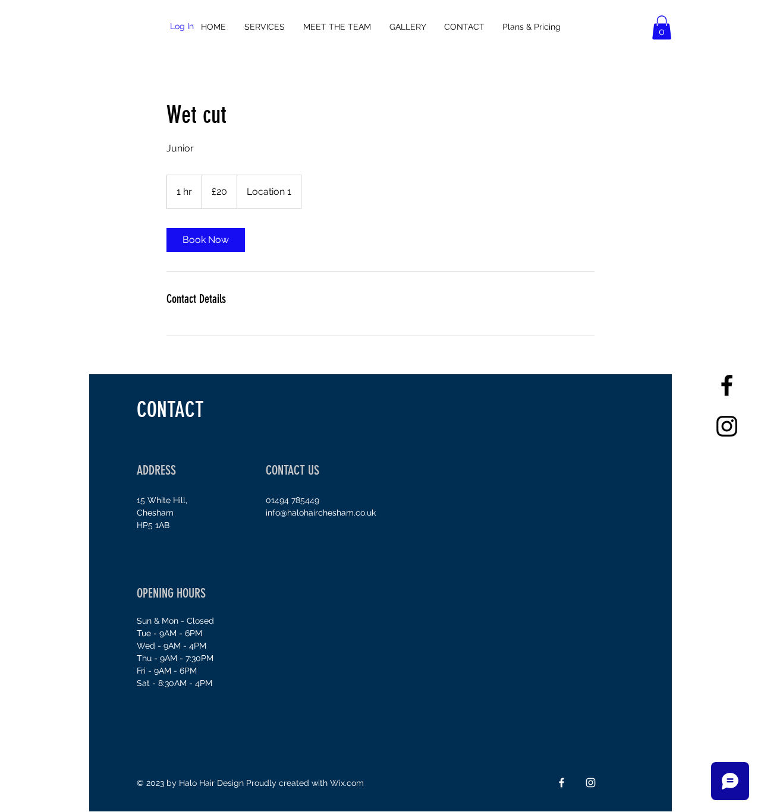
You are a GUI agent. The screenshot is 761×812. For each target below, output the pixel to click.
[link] (205, 240)
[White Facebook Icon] (561, 782)
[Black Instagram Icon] (727, 426)
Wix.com (347, 783)
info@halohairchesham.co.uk (321, 512)
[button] (662, 27)
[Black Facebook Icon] (727, 385)
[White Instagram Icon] (590, 782)
